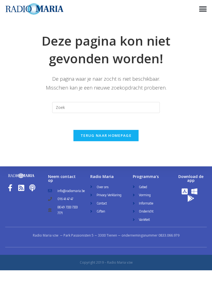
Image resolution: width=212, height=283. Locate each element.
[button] (203, 9)
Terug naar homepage (106, 135)
